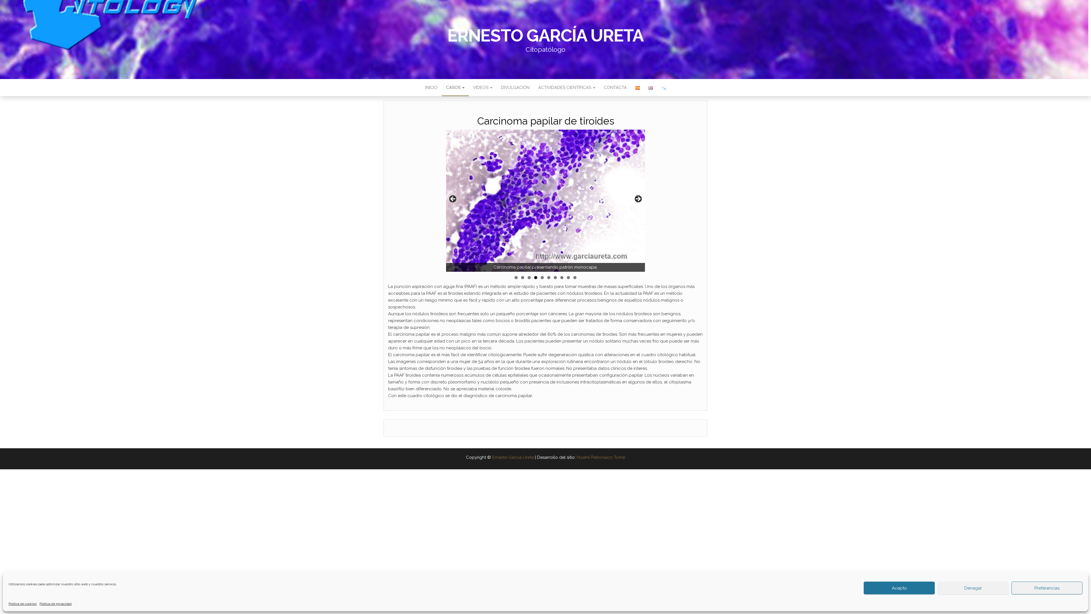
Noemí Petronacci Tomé (601, 457)
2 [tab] (522, 277)
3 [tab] (529, 277)
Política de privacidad (55, 604)
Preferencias (1046, 588)
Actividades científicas (565, 87)
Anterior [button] (453, 199)
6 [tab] (548, 277)
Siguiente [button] (638, 199)
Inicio (431, 87)
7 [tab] (555, 277)
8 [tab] (561, 277)
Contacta (615, 87)
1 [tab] (516, 277)
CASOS (454, 87)
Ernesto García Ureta (545, 35)
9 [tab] (568, 277)
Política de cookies (23, 604)
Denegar (973, 588)
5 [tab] (542, 277)
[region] (545, 201)
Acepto (899, 588)
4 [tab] (535, 277)
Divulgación (515, 87)
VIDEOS (481, 87)
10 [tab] (575, 277)
